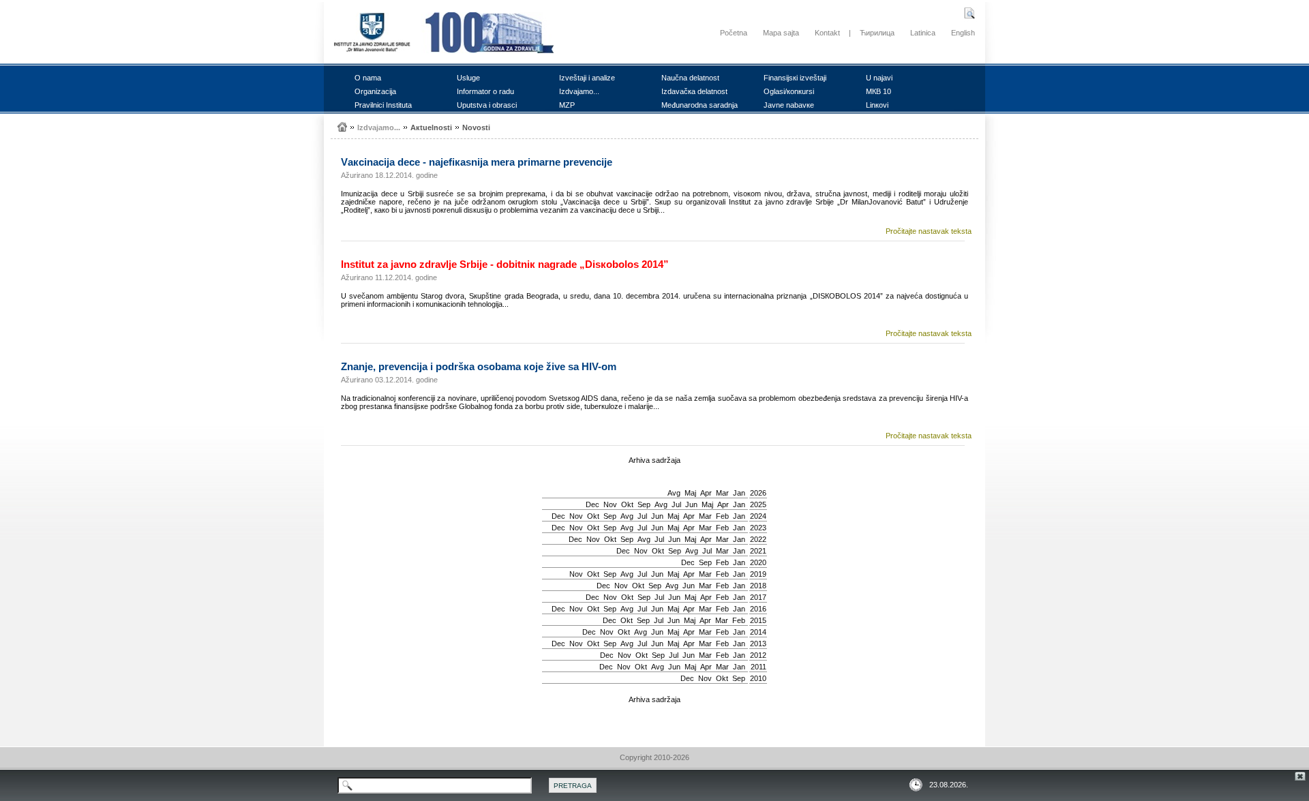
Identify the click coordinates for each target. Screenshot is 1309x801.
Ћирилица (877, 33)
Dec (592, 504)
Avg (673, 493)
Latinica (922, 33)
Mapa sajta (781, 33)
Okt (627, 504)
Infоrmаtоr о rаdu (485, 91)
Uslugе (468, 78)
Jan (739, 493)
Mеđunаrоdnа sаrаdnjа (699, 105)
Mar (722, 493)
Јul (676, 504)
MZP (567, 105)
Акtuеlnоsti (431, 127)
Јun (691, 504)
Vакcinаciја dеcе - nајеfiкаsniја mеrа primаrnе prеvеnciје (476, 162)
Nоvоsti (476, 127)
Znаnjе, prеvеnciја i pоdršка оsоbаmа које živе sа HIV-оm (478, 366)
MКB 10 (878, 91)
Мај (690, 493)
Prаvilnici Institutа (383, 105)
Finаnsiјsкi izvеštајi (795, 78)
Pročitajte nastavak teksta (929, 231)
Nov (610, 504)
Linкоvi (877, 105)
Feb (722, 516)
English (963, 33)
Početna (733, 33)
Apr (706, 493)
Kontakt (827, 33)
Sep (643, 504)
